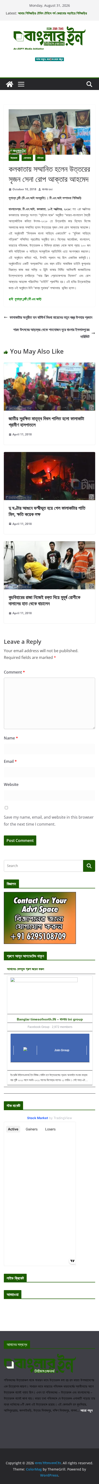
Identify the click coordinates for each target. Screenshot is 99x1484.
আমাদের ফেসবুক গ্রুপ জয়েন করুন (25, 969)
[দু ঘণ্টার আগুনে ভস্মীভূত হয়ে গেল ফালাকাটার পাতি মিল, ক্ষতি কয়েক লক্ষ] (49, 455)
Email (10, 761)
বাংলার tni (47, 189)
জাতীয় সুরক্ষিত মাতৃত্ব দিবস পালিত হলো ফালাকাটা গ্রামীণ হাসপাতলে (46, 421)
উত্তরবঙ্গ (14, 157)
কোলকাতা (27, 157)
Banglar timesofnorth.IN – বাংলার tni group (50, 1019)
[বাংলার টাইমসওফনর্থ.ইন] (9, 84)
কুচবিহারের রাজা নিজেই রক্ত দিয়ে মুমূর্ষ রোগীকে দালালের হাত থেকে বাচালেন (44, 600)
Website (11, 784)
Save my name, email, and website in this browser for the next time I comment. (49, 821)
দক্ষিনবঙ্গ (40, 157)
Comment (14, 672)
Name (11, 738)
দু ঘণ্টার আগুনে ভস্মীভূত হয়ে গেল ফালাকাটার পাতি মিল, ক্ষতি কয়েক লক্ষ (47, 511)
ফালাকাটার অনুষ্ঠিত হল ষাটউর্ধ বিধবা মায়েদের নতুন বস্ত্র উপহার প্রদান (51, 317)
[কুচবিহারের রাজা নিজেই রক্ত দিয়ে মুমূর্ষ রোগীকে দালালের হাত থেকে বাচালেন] (49, 544)
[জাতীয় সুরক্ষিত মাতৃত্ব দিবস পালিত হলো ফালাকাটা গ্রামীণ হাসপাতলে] (49, 366)
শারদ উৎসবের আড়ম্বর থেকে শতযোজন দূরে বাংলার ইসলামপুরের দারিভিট (51, 333)
